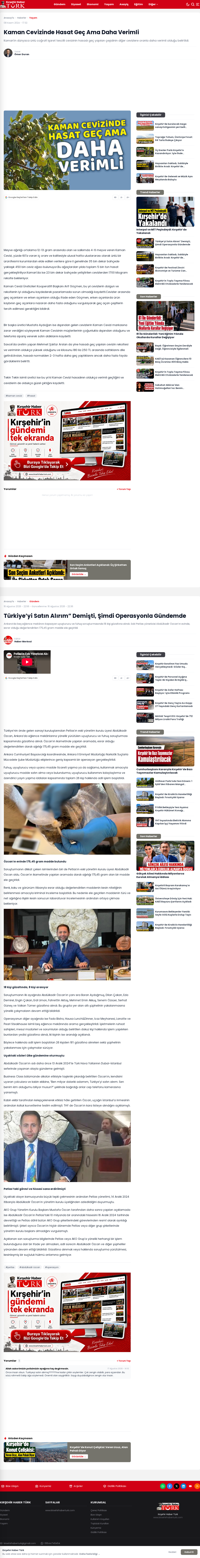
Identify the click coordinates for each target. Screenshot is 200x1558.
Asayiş (124, 4)
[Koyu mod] (188, 4)
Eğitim (138, 4)
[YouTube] (190, 1486)
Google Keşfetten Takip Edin (23, 197)
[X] (176, 1486)
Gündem (59, 4)
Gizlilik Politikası (117, 1486)
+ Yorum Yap (124, 489)
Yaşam (109, 4)
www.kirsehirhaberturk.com (60, 1510)
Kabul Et (189, 1552)
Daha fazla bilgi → (89, 1554)
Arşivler (78, 1486)
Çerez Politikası (99, 1510)
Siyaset (76, 4)
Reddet (172, 1552)
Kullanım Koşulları (100, 1519)
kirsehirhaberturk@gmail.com (20, 1543)
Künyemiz (45, 1486)
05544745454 (52, 1543)
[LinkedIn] (183, 1486)
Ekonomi (92, 4)
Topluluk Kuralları (100, 1523)
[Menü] (198, 4)
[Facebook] (169, 1486)
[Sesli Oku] (115, 197)
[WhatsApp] (163, 1486)
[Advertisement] (100, 85)
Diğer (152, 4)
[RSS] (197, 1486)
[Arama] (193, 4)
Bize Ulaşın (12, 1486)
